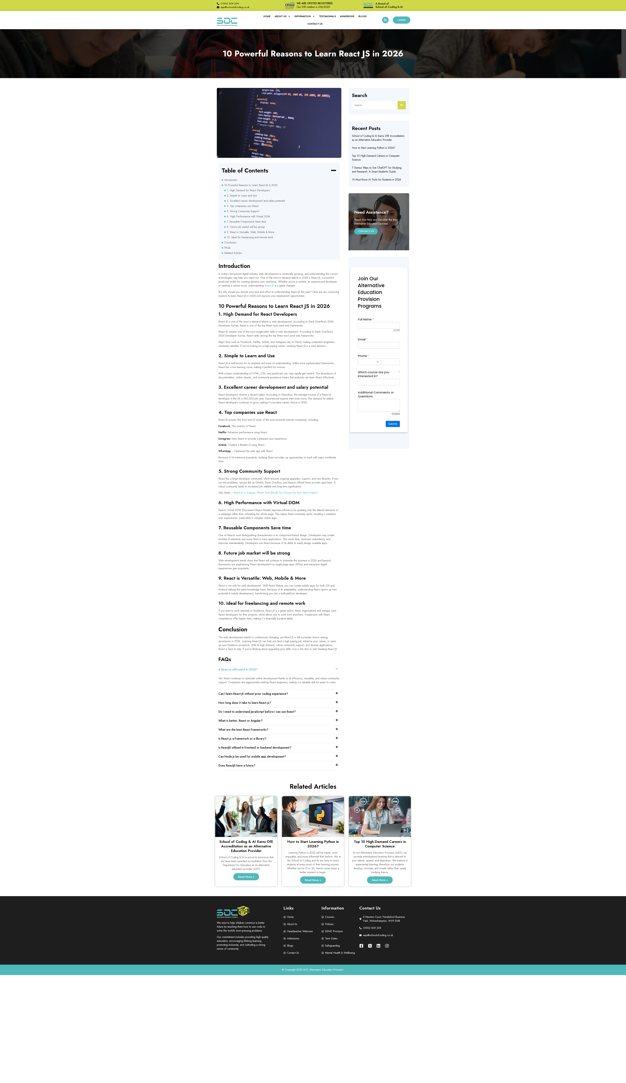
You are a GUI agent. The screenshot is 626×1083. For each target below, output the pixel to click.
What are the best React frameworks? (243, 730)
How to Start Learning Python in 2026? (373, 148)
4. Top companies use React (243, 206)
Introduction (230, 180)
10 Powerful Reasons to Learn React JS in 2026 (250, 185)
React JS (269, 285)
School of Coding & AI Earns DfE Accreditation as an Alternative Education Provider (378, 138)
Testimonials (327, 16)
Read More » (246, 877)
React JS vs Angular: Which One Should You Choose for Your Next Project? (276, 493)
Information (303, 16)
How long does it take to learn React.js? (244, 703)
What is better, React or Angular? (240, 721)
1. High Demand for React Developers (248, 190)
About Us (280, 16)
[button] (385, 20)
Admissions (347, 16)
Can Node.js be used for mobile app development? (252, 756)
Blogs (362, 16)
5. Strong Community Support (243, 211)
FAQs (227, 248)
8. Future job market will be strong (246, 227)
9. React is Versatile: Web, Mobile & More (250, 232)
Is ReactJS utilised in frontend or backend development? (254, 747)
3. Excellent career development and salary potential (256, 201)
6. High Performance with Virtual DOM (248, 216)
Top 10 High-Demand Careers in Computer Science (380, 844)
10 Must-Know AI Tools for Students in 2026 (376, 179)
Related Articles (233, 253)
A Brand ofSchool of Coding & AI (389, 5)
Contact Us (314, 23)
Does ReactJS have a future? (236, 765)
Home (266, 16)
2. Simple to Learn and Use (242, 195)
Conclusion (230, 242)
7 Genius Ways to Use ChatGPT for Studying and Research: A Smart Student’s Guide (377, 169)
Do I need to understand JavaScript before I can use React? (257, 712)
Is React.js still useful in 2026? (238, 669)
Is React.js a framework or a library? (242, 739)
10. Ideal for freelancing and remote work (250, 237)
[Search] (402, 105)
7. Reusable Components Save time (246, 222)
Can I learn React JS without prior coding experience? (253, 694)
